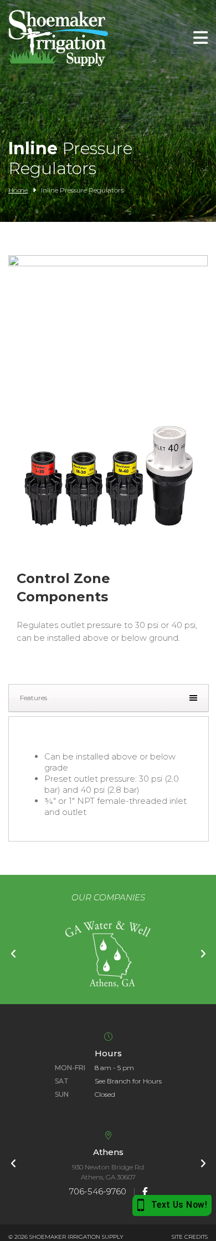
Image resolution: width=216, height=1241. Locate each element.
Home (18, 190)
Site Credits (190, 1236)
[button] (108, 563)
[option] (108, 954)
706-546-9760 (97, 1191)
